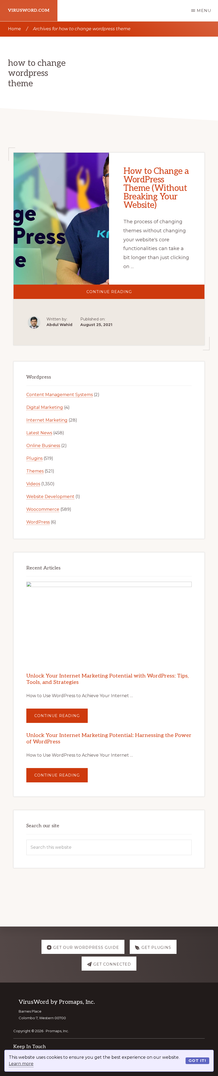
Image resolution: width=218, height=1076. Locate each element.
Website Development (50, 496)
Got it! (197, 1060)
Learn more (21, 1063)
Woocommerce (42, 509)
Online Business (43, 445)
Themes (35, 471)
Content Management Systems (59, 394)
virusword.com (28, 10)
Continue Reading (123, 294)
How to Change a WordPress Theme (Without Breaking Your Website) (156, 188)
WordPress (38, 522)
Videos (33, 483)
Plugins (34, 458)
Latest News (39, 432)
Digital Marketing (44, 407)
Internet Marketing (47, 420)
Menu (204, 10)
